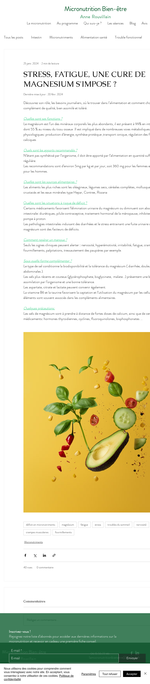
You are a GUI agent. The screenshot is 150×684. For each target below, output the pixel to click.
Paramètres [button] (88, 674)
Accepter (131, 674)
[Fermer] (145, 674)
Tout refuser (109, 674)
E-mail (15, 648)
